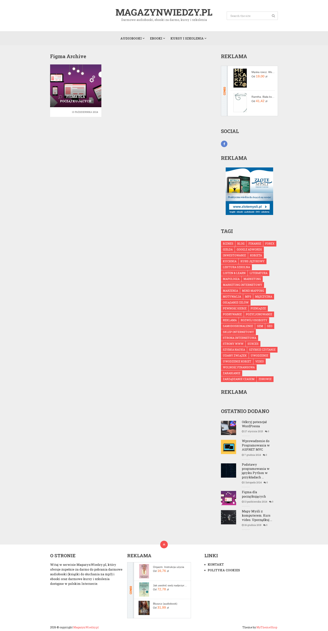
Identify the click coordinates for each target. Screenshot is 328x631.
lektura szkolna (236, 267)
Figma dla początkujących (254, 494)
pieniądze (258, 308)
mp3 (248, 296)
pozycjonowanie (259, 314)
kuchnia (230, 261)
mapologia (231, 279)
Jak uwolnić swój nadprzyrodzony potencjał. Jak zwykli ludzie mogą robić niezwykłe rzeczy (170, 585)
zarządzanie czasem (239, 379)
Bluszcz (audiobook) (165, 603)
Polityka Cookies (224, 570)
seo (269, 326)
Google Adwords (249, 249)
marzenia (230, 291)
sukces (253, 344)
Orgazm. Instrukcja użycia (168, 567)
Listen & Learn (234, 273)
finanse (254, 243)
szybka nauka (234, 349)
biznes (228, 243)
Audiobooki (131, 38)
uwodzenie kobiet (237, 361)
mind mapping (253, 291)
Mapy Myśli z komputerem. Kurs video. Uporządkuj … (257, 515)
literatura (258, 273)
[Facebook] (224, 144)
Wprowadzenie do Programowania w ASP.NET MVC (256, 445)
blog (240, 243)
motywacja (232, 296)
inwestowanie (234, 255)
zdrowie (265, 379)
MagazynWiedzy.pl (164, 12)
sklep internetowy (238, 332)
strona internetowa (239, 338)
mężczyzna (263, 296)
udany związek (235, 355)
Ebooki (156, 38)
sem (260, 326)
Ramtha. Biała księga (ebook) (263, 96)
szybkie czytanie (262, 349)
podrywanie (232, 314)
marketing (252, 279)
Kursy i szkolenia (187, 38)
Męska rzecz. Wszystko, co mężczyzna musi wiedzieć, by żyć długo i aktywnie (263, 72)
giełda (228, 249)
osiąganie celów (236, 302)
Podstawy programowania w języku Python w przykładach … (256, 470)
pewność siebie (235, 308)
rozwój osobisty (254, 320)
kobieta (256, 255)
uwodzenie (259, 355)
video (259, 361)
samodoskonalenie (238, 326)
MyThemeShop (266, 627)
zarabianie (231, 373)
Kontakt (216, 564)
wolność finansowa (239, 367)
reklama (230, 320)
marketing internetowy (242, 285)
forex (269, 243)
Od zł (259, 76)
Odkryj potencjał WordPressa (254, 424)
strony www (233, 344)
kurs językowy (252, 261)
